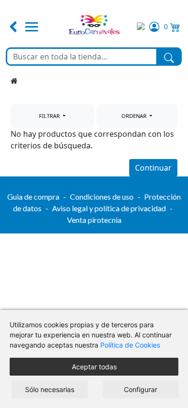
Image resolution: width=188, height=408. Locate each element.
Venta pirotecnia (94, 219)
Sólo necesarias (49, 389)
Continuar (153, 167)
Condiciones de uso (102, 196)
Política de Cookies (130, 345)
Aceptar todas (94, 367)
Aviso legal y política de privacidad (109, 208)
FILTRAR (50, 115)
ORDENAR (134, 115)
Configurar (140, 389)
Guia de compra (33, 196)
